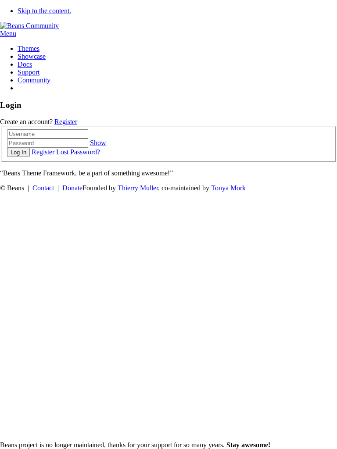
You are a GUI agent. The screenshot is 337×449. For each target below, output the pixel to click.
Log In (18, 152)
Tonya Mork (228, 188)
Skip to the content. (44, 10)
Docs (25, 64)
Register (65, 121)
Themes (28, 48)
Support (28, 72)
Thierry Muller (138, 188)
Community (34, 80)
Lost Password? (78, 152)
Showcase (32, 56)
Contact (43, 188)
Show (98, 142)
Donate (72, 188)
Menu (8, 33)
